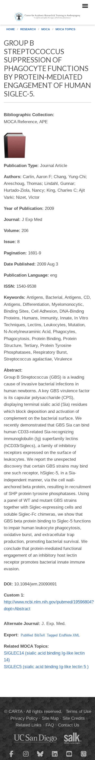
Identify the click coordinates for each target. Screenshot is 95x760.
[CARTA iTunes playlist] (83, 753)
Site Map (50, 718)
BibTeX (39, 635)
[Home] (47, 16)
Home (10, 29)
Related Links (29, 725)
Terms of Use (78, 711)
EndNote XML (69, 635)
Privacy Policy (24, 718)
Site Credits (74, 718)
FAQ (50, 725)
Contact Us (68, 725)
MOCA (45, 29)
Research (28, 29)
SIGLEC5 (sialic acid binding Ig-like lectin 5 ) (46, 666)
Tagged (52, 635)
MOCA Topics (65, 29)
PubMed (27, 635)
